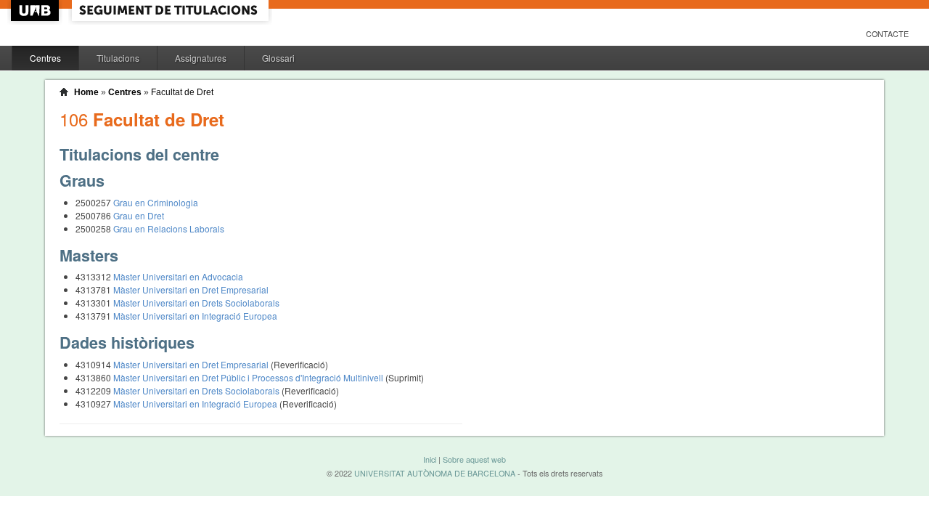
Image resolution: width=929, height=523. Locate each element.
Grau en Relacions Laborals (168, 228)
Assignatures (200, 58)
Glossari (278, 58)
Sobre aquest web (474, 459)
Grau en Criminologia (155, 202)
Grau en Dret (138, 215)
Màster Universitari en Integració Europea (195, 315)
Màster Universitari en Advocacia (178, 276)
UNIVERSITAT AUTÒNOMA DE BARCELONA (434, 473)
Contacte (887, 33)
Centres (45, 58)
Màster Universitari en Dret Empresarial (191, 289)
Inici (429, 459)
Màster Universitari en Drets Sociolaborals (196, 302)
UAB (36, 10)
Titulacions (118, 58)
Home (86, 92)
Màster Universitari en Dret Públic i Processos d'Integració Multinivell (249, 377)
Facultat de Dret (182, 92)
